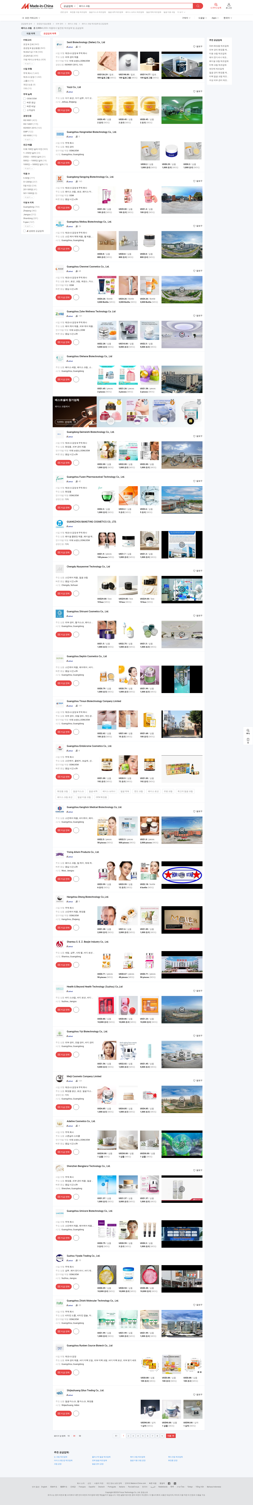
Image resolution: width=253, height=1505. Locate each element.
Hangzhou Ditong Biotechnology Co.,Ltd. (88, 896)
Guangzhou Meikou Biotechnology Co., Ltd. (89, 221)
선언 (89, 1483)
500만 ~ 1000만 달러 (35, 160)
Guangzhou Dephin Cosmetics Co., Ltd (87, 656)
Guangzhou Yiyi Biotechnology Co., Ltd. (87, 1031)
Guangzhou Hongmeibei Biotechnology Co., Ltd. (92, 132)
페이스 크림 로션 (64, 797)
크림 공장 (57, 1464)
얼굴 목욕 (124, 791)
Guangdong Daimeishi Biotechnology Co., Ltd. (90, 432)
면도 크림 (138, 791)
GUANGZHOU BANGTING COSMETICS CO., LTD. (91, 521)
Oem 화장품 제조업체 (219, 45)
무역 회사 (31, 73)
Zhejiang (29, 210)
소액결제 (30, 110)
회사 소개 (80, 1483)
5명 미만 (29, 185)
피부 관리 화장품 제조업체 (221, 49)
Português (112, 1487)
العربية (153, 1487)
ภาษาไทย (180, 1487)
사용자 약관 (98, 1483)
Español (92, 1487)
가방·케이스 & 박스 (34, 59)
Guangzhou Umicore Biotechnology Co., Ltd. (90, 1211)
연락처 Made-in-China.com (135, 1483)
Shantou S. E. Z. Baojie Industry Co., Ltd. (88, 941)
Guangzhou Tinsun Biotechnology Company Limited (94, 701)
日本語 (73, 1487)
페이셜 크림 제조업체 (219, 61)
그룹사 (28, 80)
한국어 (144, 1487)
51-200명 (30, 181)
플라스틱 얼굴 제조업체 (101, 1457)
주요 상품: (60, 57)
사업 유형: (60, 53)
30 (74, 1436)
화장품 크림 (62, 791)
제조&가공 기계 (33, 51)
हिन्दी (172, 1487)
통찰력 (162, 1483)
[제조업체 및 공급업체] (37, 6)
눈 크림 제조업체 (60, 1457)
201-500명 (30, 189)
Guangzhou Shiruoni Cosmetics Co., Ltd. (88, 611)
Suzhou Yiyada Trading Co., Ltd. (83, 1255)
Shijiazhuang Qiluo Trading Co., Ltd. (85, 1390)
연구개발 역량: (62, 60)
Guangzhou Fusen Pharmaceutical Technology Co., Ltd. (96, 476)
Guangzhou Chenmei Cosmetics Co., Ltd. (88, 266)
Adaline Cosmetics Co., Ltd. (81, 1121)
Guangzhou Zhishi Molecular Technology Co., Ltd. (93, 1300)
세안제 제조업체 (216, 68)
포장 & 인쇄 (31, 44)
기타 (27, 88)
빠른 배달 (30, 106)
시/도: (58, 101)
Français (82, 1487)
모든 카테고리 (31, 17)
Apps (214, 17)
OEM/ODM (31, 98)
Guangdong (31, 206)
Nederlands (162, 1487)
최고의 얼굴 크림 (185, 791)
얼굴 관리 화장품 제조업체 (221, 72)
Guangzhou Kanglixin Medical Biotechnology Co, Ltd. (94, 807)
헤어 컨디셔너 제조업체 (220, 57)
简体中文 (53, 1487)
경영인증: (60, 64)
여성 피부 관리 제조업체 (220, 80)
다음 (169, 1436)
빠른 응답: (60, 199)
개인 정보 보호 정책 (114, 1483)
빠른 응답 (30, 102)
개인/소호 (29, 84)
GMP (28, 131)
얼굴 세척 (93, 791)
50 (80, 1436)
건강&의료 (30, 55)
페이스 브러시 (109, 791)
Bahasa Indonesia (214, 1487)
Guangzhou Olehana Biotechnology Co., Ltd (89, 356)
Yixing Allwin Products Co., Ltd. (83, 852)
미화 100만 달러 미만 (35, 149)
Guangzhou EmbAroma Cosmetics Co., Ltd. (89, 746)
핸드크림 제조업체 (175, 1457)
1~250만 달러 (31, 152)
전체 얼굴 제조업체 (99, 1460)
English (44, 1487)
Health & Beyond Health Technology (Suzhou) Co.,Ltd (95, 986)
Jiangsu (29, 214)
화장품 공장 (172, 1460)
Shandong (30, 218)
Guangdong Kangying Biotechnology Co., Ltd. (90, 176)
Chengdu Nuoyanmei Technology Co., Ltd (88, 566)
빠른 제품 (153, 1483)
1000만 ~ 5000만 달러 (35, 164)
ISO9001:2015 (32, 127)
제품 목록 (31, 33)
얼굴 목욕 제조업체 (153, 12)
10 (68, 1436)
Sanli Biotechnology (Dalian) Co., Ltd (86, 42)
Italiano (122, 1487)
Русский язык (133, 1487)
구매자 (185, 17)
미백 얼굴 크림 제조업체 (220, 76)
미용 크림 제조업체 (217, 53)
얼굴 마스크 (78, 791)
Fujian (28, 222)
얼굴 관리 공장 (98, 1464)
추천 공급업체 (215, 40)
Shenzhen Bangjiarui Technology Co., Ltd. (88, 1166)
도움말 (201, 17)
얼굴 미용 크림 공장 (138, 1460)
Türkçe (190, 1487)
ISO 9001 (30, 120)
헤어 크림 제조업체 (137, 1457)
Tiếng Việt (200, 1487)
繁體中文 (63, 1487)
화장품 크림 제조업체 (78, 12)
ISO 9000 (30, 135)
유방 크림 (168, 791)
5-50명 (29, 178)
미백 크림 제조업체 (217, 64)
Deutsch (101, 1487)
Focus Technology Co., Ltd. (129, 1492)
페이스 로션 (153, 791)
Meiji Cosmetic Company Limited (84, 1076)
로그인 (229, 7)
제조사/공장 (32, 77)
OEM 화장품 (101, 797)
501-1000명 (30, 193)
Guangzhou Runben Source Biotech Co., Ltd (89, 1345)
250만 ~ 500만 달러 (34, 156)
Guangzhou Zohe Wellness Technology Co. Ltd (91, 311)
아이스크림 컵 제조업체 (63, 1460)
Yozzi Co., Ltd (74, 87)
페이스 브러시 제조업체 (134, 12)
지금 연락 (65, 73)
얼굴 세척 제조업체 (115, 12)
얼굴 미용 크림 (169, 12)
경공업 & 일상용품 (34, 48)
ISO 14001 (30, 124)
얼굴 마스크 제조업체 (97, 12)
